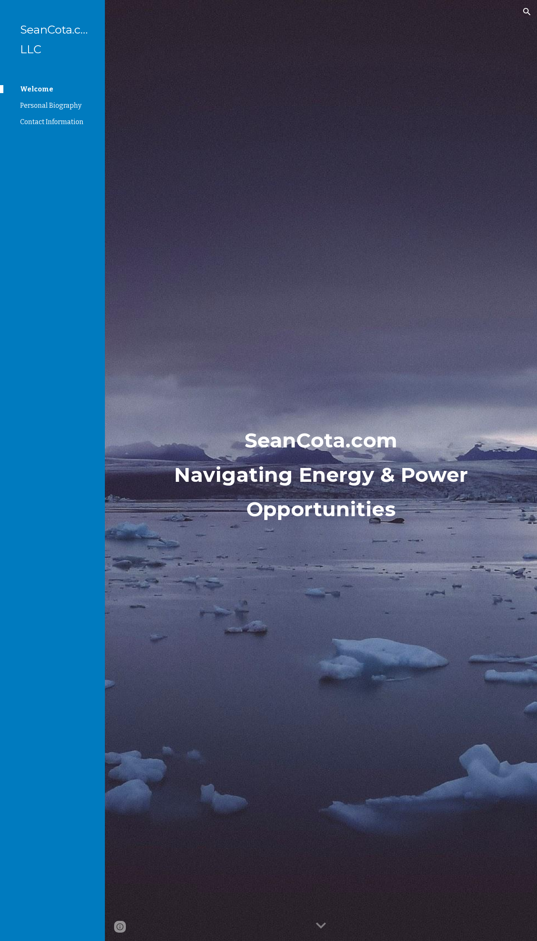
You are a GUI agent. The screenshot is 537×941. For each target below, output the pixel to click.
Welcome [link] (36, 89)
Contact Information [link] (51, 122)
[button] (527, 12)
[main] (321, 470)
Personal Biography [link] (50, 105)
